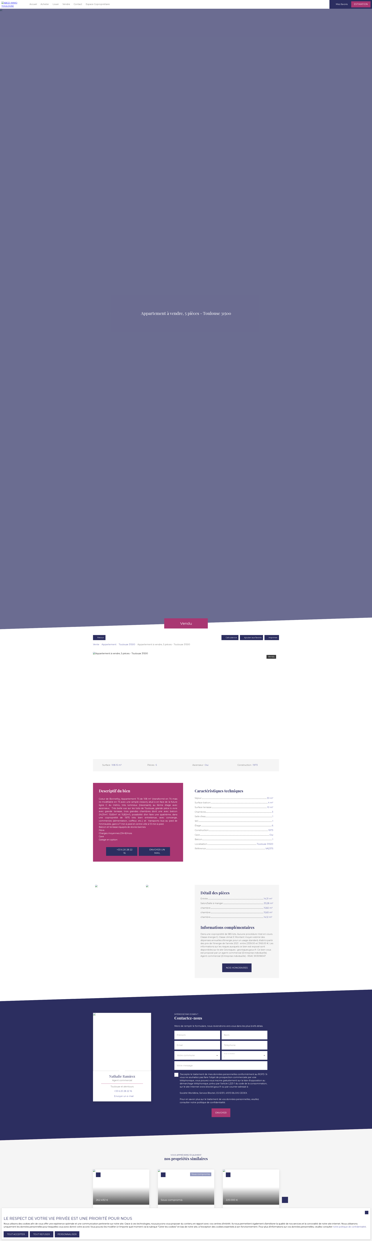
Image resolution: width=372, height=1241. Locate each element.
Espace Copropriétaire (98, 4)
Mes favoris (342, 4)
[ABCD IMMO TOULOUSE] (13, 4)
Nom (226, 1035)
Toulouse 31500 (127, 644)
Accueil (33, 4)
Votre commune (186, 1055)
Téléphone (230, 1045)
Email (180, 1045)
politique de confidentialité (211, 1102)
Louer (56, 4)
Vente (96, 644)
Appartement (109, 644)
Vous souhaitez (229, 1053)
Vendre (66, 4)
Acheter (45, 4)
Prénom (181, 1035)
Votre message (185, 1065)
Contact (78, 4)
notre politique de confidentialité (349, 1226)
